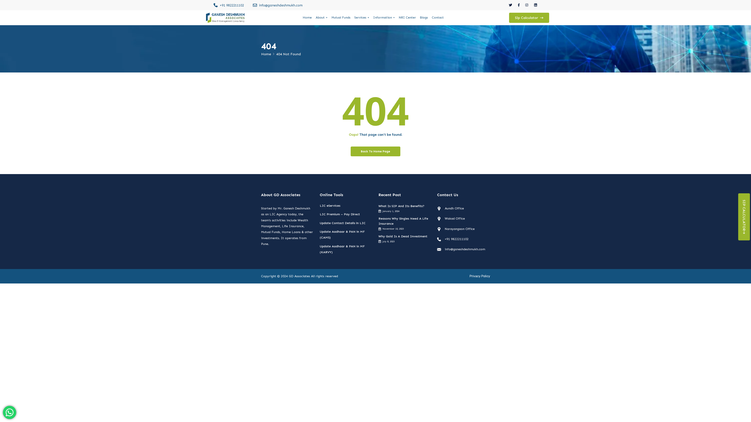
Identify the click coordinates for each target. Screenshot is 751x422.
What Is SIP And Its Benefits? (401, 206)
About (320, 17)
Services (360, 17)
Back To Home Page (375, 151)
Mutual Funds (340, 17)
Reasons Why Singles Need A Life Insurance (403, 221)
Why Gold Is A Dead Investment (402, 236)
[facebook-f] (519, 5)
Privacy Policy (480, 276)
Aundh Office (454, 208)
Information (382, 17)
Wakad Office (455, 218)
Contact (438, 17)
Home (307, 17)
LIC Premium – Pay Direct (340, 214)
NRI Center (407, 17)
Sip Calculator (744, 215)
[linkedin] (535, 5)
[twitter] (510, 5)
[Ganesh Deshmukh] (225, 17)
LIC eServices (330, 205)
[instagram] (527, 5)
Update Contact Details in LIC (343, 223)
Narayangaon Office (460, 229)
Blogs (424, 17)
